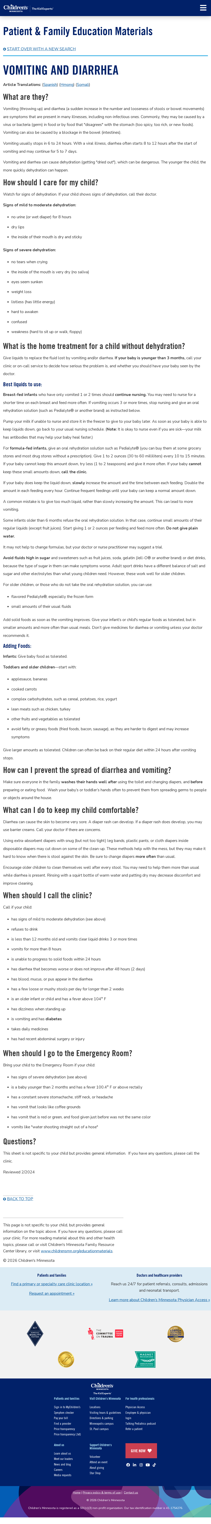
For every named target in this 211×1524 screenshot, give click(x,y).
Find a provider (62, 1423)
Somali (83, 84)
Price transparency (64, 1429)
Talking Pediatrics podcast (140, 1423)
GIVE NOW (138, 1450)
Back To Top (20, 1199)
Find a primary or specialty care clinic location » (52, 1284)
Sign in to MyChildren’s (67, 1407)
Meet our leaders (63, 1459)
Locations (95, 1407)
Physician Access (135, 1407)
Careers (58, 1469)
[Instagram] (141, 1465)
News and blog (62, 1464)
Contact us (131, 1493)
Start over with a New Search (41, 49)
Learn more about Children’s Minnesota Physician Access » (159, 1300)
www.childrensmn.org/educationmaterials (77, 1251)
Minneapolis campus (102, 1423)
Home (77, 1493)
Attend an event (98, 1462)
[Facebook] (128, 1465)
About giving (97, 1467)
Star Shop (95, 1473)
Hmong (66, 84)
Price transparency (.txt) (67, 1434)
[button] (203, 7)
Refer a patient (133, 1429)
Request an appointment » (51, 1293)
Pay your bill (61, 1418)
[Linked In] (134, 1465)
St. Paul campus (99, 1429)
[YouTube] (148, 1465)
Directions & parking (101, 1418)
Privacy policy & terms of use (102, 1493)
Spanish (50, 84)
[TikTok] (154, 1465)
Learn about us (62, 1453)
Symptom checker (64, 1412)
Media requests (62, 1475)
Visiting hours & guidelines (105, 1412)
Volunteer (95, 1456)
